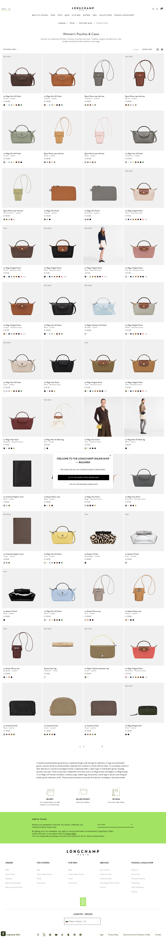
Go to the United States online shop (83, 477)
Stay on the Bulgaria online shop (83, 484)
